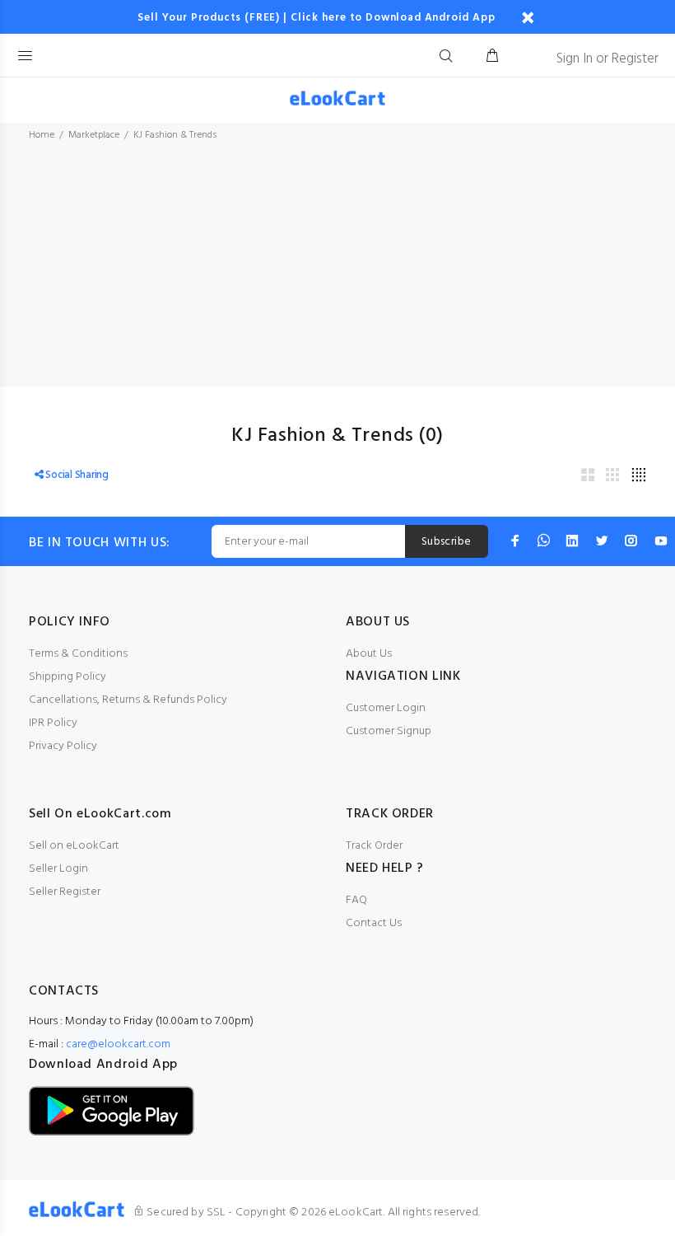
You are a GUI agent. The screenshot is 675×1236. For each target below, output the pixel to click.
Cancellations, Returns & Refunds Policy (128, 700)
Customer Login (386, 708)
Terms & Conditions (78, 653)
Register (635, 59)
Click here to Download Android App (393, 17)
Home (41, 135)
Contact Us (374, 923)
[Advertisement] (337, 271)
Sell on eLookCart (74, 845)
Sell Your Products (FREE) (208, 17)
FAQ (356, 900)
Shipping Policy (67, 676)
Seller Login (58, 868)
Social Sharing (76, 475)
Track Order (374, 845)
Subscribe (446, 541)
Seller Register (64, 892)
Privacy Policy (63, 746)
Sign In (574, 59)
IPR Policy (53, 723)
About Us (369, 653)
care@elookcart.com (118, 1044)
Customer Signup (388, 731)
